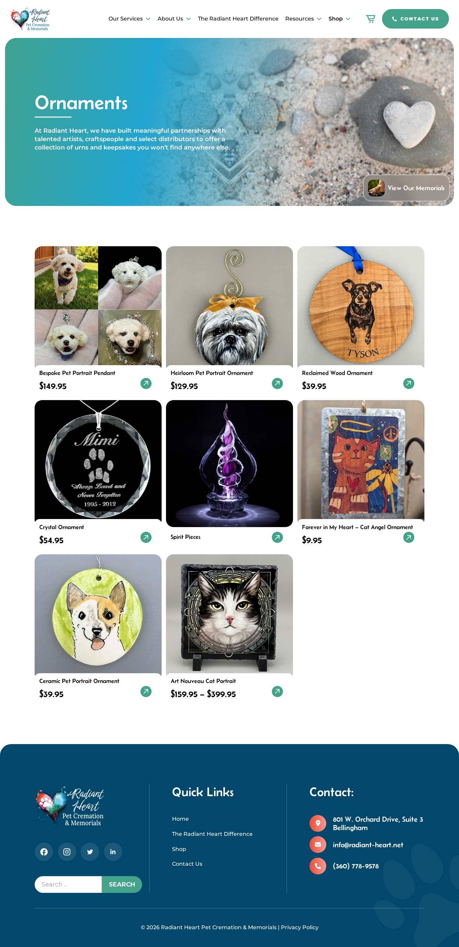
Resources (299, 18)
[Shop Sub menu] (348, 18)
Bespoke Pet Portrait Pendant (77, 373)
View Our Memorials (416, 187)
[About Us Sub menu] (188, 18)
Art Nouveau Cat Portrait (203, 681)
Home (180, 819)
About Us (170, 18)
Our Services (126, 18)
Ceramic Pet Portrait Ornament (79, 681)
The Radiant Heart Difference (238, 18)
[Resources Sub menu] (319, 18)
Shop (336, 18)
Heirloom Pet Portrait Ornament (212, 373)
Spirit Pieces (185, 536)
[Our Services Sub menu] (148, 18)
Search (122, 884)
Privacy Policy (300, 927)
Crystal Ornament (61, 527)
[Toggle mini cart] (370, 19)
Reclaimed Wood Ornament (337, 373)
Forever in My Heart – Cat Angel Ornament (357, 527)
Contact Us (419, 19)
